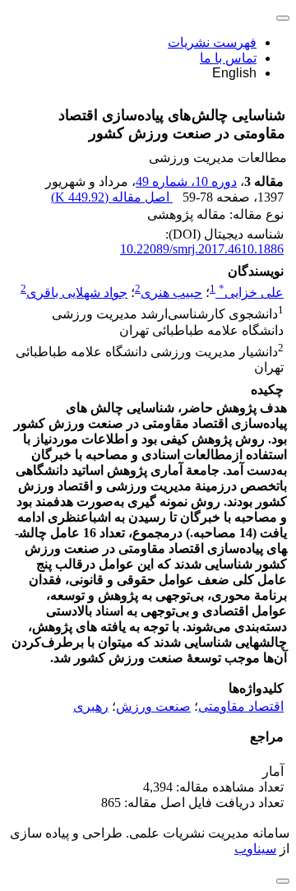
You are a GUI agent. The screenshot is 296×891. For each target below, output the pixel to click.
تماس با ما (228, 58)
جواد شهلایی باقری (76, 292)
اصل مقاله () (112, 197)
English (234, 73)
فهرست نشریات (212, 42)
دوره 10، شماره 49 (186, 181)
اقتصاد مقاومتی (241, 706)
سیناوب (255, 849)
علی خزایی (251, 292)
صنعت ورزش (153, 706)
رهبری (91, 706)
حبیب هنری (171, 292)
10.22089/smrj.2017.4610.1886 (202, 249)
